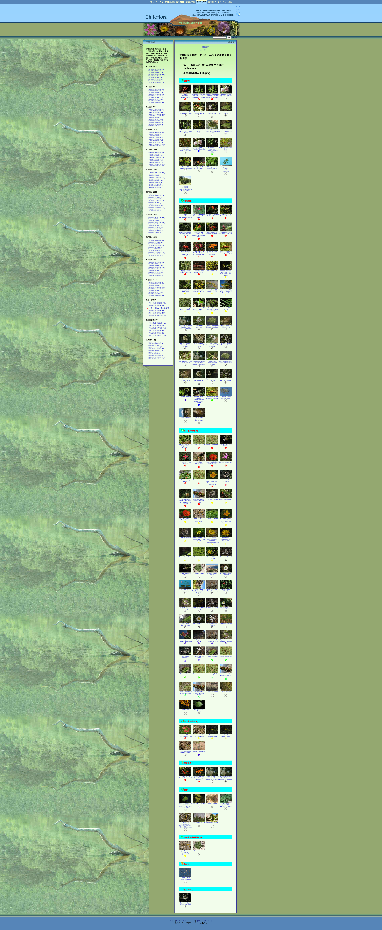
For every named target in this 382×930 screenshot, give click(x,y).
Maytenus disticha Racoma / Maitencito (226, 215)
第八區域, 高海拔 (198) (155, 243)
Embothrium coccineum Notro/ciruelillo (185, 95)
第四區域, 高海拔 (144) (155, 135)
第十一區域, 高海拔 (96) (156, 305)
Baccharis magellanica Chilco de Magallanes (212, 326)
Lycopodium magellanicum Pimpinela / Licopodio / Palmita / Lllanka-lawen (185, 825)
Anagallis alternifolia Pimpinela (225, 445)
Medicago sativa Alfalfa (199, 640)
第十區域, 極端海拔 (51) (156, 283)
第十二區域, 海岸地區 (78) (157, 335)
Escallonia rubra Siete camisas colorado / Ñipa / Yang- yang (198, 234)
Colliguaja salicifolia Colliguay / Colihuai (185, 271)
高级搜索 (234, 37)
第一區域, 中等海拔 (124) (156, 75)
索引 (205, 50)
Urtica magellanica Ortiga (198, 710)
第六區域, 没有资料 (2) (155, 210)
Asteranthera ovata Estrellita (185, 462)
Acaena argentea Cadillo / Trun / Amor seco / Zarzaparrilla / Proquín (185, 501)
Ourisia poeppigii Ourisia (185, 480)
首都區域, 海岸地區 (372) (156, 185)
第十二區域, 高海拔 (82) (156, 325)
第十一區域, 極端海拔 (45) (157, 303)
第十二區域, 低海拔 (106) (156, 330)
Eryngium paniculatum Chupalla (212, 379)
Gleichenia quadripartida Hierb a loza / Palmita (225, 805)
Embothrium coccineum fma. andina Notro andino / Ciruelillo (185, 216)
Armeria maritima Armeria (212, 573)
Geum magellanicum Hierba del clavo (212, 462)
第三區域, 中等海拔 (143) (156, 115)
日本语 (210, 921)
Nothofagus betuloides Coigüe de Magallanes (185, 167)
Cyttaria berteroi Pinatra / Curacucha (185, 878)
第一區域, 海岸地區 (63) (156, 82)
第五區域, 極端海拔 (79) (156, 152)
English (172, 921)
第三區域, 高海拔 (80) (155, 112)
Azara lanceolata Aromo (225, 308)
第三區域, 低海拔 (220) (155, 117)
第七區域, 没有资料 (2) (155, 233)
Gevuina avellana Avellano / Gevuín (199, 112)
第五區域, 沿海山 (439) (155, 162)
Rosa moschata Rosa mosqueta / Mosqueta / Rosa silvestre (185, 254)
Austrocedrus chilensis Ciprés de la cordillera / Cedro (212, 131)
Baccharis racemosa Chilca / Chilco (226, 326)
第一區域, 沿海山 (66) (155, 80)
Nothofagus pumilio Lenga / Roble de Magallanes (212, 168)
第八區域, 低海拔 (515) (155, 248)
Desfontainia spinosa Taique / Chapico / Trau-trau (185, 233)
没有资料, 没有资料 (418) (156, 358)
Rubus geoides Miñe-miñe (225, 590)
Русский (192, 921)
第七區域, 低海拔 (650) (155, 225)
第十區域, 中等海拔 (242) (156, 288)
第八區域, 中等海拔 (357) (156, 245)
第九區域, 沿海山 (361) (155, 273)
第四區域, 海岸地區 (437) (156, 145)
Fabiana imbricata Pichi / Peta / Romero (225, 344)
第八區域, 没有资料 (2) (155, 255)
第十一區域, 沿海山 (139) (156, 313)
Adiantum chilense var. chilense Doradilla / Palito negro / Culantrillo (185, 806)
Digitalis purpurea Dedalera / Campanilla (185, 640)
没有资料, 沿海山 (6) (155, 353)
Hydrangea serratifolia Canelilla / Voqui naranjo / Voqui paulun (185, 327)
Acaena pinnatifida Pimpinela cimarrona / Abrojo (199, 500)
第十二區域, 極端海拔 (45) (157, 323)
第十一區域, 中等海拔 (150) (160, 308)
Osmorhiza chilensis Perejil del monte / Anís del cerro (199, 591)
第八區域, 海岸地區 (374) (156, 253)
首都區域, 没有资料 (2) (155, 187)
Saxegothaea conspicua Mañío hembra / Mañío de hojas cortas (185, 188)
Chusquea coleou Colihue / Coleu (226, 397)
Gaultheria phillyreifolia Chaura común (185, 361)
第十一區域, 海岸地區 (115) (157, 315)
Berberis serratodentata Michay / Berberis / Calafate (199, 309)
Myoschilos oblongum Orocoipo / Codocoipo (225, 232)
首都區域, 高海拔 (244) (155, 175)
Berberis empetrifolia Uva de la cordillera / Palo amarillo (226, 291)
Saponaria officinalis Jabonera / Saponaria (185, 608)
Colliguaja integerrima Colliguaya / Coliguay (226, 252)
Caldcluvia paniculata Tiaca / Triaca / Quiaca (185, 112)
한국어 (198, 921)
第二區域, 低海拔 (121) (155, 97)
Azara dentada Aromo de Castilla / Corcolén (212, 309)
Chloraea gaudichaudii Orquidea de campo (185, 692)
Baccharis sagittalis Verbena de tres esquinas (185, 345)
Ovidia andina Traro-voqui (199, 326)
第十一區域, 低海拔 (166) (156, 310)
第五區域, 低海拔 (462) (155, 160)
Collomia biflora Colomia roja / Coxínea (185, 735)
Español (178, 921)
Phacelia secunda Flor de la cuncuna (212, 590)
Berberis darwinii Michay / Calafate (212, 290)
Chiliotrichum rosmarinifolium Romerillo (212, 362)
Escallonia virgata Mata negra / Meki (185, 903)
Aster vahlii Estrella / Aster (185, 624)
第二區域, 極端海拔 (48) (156, 90)
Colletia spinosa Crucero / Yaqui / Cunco (199, 345)
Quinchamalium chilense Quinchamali (198, 520)
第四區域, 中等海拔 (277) (156, 137)
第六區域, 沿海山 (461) (155, 205)
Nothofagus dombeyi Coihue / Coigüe (199, 167)
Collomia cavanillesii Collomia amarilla (199, 735)
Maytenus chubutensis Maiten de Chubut (212, 215)
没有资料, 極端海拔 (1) (155, 343)
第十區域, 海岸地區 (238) (156, 295)
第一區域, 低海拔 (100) (155, 77)
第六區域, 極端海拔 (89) (156, 195)
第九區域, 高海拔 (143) (155, 265)
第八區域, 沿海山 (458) (155, 250)
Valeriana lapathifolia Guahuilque (199, 608)
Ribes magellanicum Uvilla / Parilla (185, 290)
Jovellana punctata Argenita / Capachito (226, 94)
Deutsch (185, 921)
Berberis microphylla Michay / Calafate (185, 308)
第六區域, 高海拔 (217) (155, 198)
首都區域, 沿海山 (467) (155, 182)
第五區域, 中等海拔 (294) (156, 157)
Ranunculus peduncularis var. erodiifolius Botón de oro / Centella (212, 540)
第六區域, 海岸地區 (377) (156, 208)
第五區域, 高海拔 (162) (155, 155)
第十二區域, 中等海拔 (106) (157, 328)
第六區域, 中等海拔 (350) (156, 200)
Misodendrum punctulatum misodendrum (199, 419)
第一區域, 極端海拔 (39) (156, 70)
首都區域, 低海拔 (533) (155, 180)
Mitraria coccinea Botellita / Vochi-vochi (212, 232)
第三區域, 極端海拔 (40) (156, 110)
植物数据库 (206, 47)
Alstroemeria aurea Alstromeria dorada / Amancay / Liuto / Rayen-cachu (212, 482)
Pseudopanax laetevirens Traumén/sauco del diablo (212, 150)
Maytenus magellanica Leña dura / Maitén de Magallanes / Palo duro (198, 95)
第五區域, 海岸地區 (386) (156, 165)
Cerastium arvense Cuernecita (225, 573)
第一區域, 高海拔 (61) (155, 72)
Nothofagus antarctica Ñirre (225, 148)
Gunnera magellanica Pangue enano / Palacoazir (185, 446)
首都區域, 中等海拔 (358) (156, 178)
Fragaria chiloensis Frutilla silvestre (225, 608)
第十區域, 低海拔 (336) (155, 290)
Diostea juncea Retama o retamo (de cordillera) (212, 345)
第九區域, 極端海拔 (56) (156, 263)
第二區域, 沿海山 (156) (155, 100)
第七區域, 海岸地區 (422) (156, 230)
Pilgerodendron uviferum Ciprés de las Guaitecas (225, 169)
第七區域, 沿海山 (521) (155, 228)
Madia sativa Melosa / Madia (212, 735)
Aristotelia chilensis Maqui (198, 130)
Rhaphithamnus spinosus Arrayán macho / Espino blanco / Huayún (199, 399)
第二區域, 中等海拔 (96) (156, 95)
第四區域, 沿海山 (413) (155, 142)
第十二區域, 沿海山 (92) (156, 333)
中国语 (204, 921)
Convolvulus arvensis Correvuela (185, 590)
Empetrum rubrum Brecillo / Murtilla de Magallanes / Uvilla (199, 253)
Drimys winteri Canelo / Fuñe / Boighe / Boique (185, 131)
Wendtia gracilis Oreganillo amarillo (198, 290)
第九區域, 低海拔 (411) (155, 270)
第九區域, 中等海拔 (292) (156, 268)
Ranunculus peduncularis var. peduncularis (226, 539)
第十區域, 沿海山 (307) (155, 293)
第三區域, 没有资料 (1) (155, 125)
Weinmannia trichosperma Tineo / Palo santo (185, 149)
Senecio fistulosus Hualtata (212, 557)
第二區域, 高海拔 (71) (155, 92)
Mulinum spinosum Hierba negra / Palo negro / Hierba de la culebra (225, 273)
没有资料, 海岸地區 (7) (155, 355)
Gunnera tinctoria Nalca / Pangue (199, 271)
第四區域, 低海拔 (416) (155, 140)
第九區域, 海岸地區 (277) (156, 275)
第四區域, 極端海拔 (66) (156, 132)
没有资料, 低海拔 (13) (155, 350)
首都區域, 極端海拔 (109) (156, 173)
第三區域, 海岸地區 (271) (156, 122)
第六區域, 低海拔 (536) (155, 203)
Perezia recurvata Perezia (212, 624)
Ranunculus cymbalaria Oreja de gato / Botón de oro (199, 539)
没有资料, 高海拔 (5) (155, 345)
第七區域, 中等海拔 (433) (156, 223)
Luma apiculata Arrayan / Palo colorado (212, 113)
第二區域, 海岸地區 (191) (156, 102)
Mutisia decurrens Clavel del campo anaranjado (212, 253)
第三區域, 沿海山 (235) (155, 120)
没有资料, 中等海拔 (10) (156, 348)
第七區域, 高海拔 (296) (155, 220)
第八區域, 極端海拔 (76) (156, 240)
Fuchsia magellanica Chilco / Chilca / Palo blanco (199, 216)
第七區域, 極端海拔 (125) (156, 218)
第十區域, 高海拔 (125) (155, 285)
